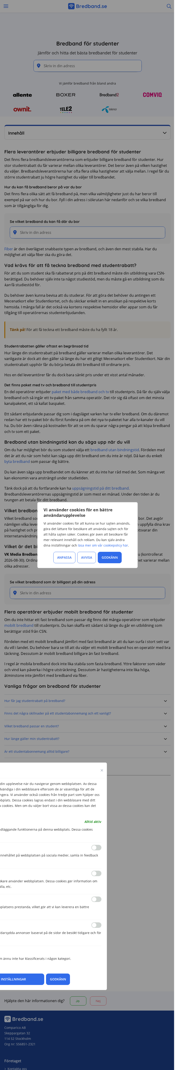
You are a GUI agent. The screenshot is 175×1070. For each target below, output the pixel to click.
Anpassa (64, 557)
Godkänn (110, 557)
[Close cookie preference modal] (102, 770)
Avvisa (86, 557)
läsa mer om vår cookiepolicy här (103, 545)
